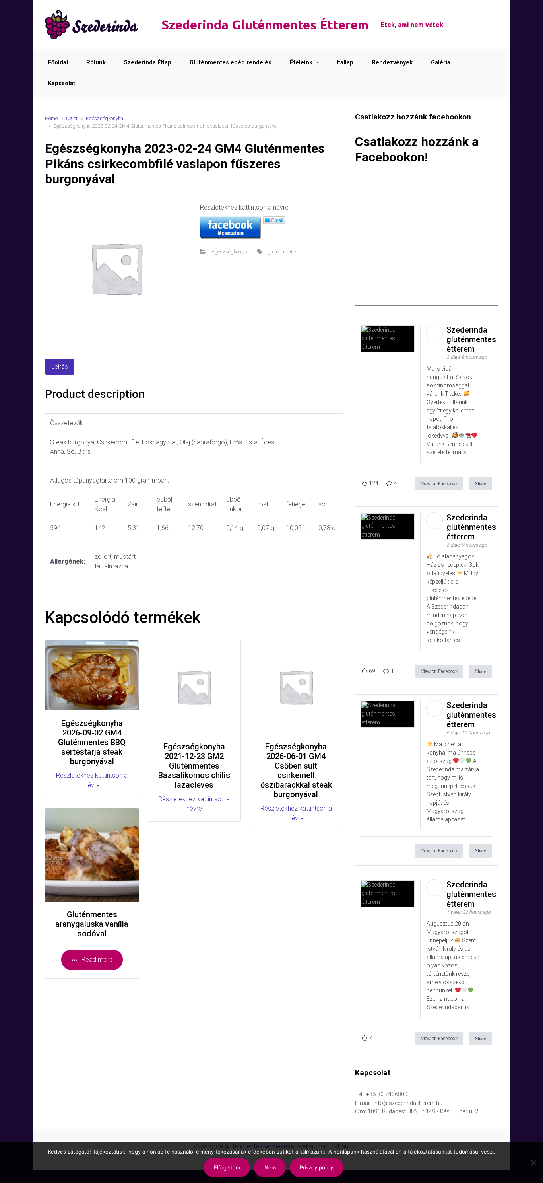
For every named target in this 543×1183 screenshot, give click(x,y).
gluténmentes (283, 252)
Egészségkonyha (104, 118)
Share (480, 483)
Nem (270, 1167)
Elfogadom (227, 1167)
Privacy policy (316, 1167)
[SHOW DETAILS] (92, 855)
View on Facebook (439, 483)
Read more (97, 959)
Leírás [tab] (59, 366)
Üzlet (72, 118)
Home (51, 118)
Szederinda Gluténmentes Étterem (264, 25)
